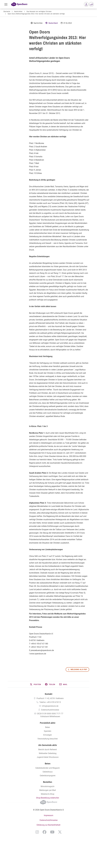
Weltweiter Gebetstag (47, 753)
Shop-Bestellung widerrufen (47, 798)
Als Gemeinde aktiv (47, 745)
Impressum (48, 815)
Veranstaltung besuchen (47, 739)
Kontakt (48, 694)
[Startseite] (19, 4)
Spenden (47, 731)
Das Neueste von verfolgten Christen (39, 11)
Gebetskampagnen (47, 775)
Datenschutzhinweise (50, 710)
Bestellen (47, 782)
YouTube (52, 832)
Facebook (44, 832)
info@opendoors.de (50, 706)
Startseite (7, 11)
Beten (47, 727)
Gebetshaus (48, 772)
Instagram (37, 832)
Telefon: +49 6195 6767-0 (50, 702)
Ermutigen (47, 735)
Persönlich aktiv (47, 723)
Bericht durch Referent (47, 749)
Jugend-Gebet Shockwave (47, 757)
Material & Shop (47, 794)
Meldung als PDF (79, 669)
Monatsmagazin (47, 786)
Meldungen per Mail (47, 790)
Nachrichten (18, 11)
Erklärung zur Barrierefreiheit (48, 825)
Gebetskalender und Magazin (47, 768)
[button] (35, 684)
